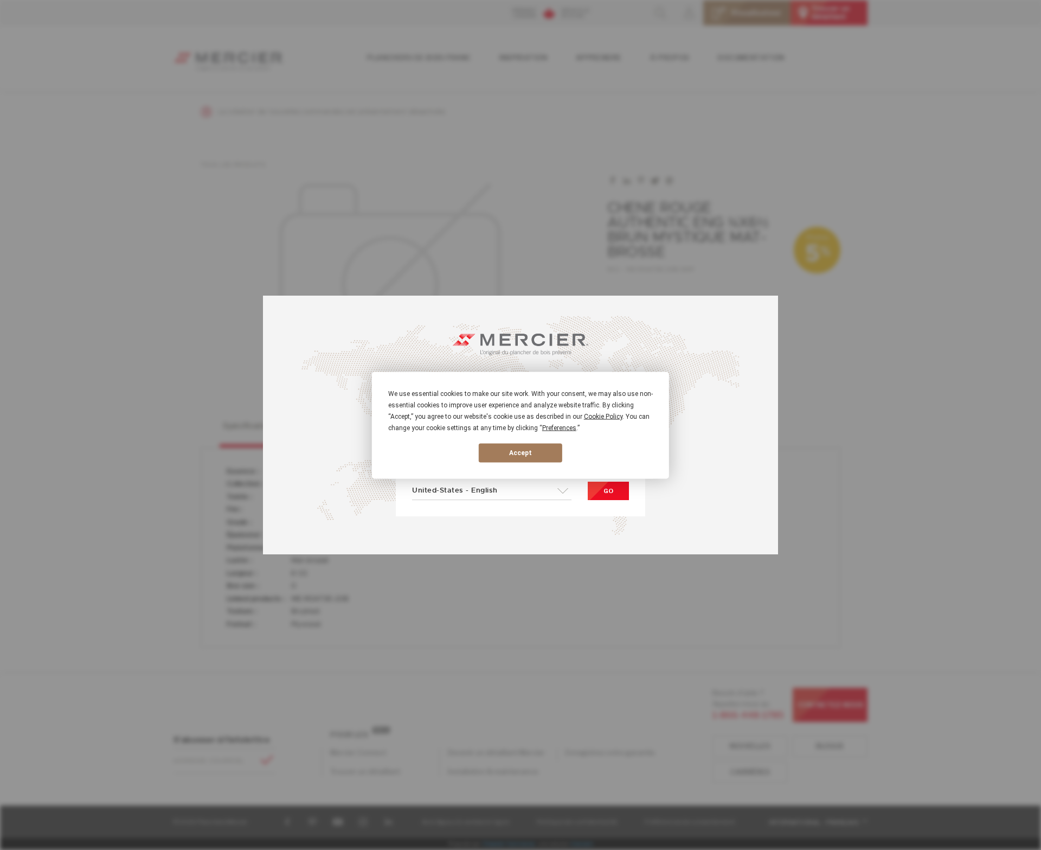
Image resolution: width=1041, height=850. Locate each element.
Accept (520, 453)
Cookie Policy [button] (603, 416)
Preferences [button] (559, 427)
